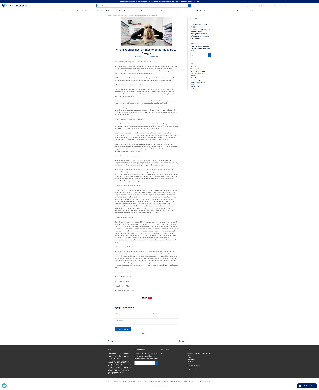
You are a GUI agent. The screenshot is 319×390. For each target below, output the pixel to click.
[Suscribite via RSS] (159, 383)
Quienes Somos (191, 359)
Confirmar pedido (277, 6)
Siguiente (181, 341)
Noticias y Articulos (118, 15)
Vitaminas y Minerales (82, 10)
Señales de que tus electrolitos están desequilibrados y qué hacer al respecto (119, 356)
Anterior (110, 341)
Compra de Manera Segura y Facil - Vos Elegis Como (199, 354)
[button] (4, 385)
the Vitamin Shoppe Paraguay (161, 386)
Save (151, 297)
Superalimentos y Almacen (180, 10)
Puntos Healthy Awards (193, 365)
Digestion (143, 10)
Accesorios (220, 10)
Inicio (109, 15)
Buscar (189, 357)
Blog (188, 363)
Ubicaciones (64, 10)
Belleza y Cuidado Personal (202, 10)
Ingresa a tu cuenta (252, 6)
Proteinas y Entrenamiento (125, 10)
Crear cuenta (265, 6)
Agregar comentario (122, 329)
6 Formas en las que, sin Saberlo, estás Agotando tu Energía (141, 15)
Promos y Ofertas (236, 10)
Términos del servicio (192, 367)
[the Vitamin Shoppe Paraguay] (14, 5)
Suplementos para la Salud (103, 10)
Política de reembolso (192, 370)
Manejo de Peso (159, 10)
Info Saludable (253, 10)
